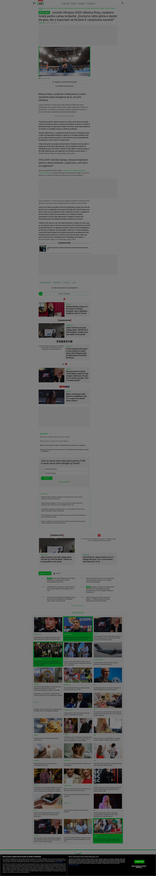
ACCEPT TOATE (139, 861)
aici (54, 868)
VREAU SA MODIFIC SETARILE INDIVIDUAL (138, 866)
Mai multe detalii (59, 861)
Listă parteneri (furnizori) (73, 864)
